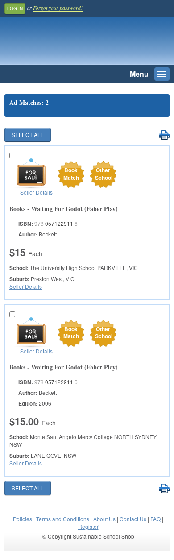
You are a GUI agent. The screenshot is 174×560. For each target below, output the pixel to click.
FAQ (155, 519)
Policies (22, 519)
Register (88, 526)
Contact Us (133, 519)
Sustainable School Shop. (66, 43)
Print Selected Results (164, 135)
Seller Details (36, 192)
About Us (104, 519)
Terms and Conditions (62, 519)
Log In (15, 8)
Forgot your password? (58, 7)
